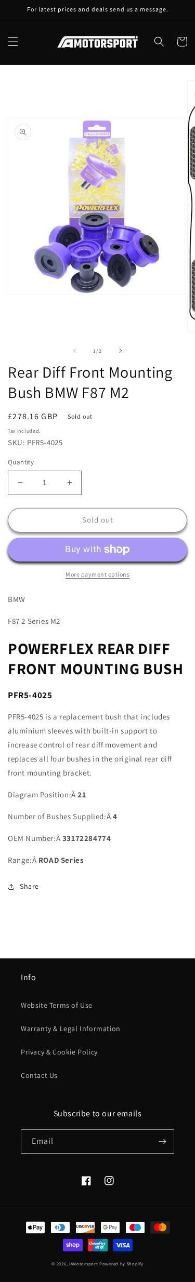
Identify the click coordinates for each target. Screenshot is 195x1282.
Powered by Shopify (121, 1263)
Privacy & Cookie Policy (59, 1052)
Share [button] (29, 886)
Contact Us (39, 1075)
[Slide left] (74, 350)
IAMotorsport (83, 1263)
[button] (13, 41)
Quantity (21, 462)
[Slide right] (120, 350)
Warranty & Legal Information (71, 1028)
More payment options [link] (97, 574)
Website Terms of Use (57, 1005)
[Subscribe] (162, 1141)
